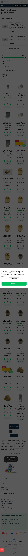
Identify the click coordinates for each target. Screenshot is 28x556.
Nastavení (14, 278)
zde (2, 276)
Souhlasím (14, 284)
